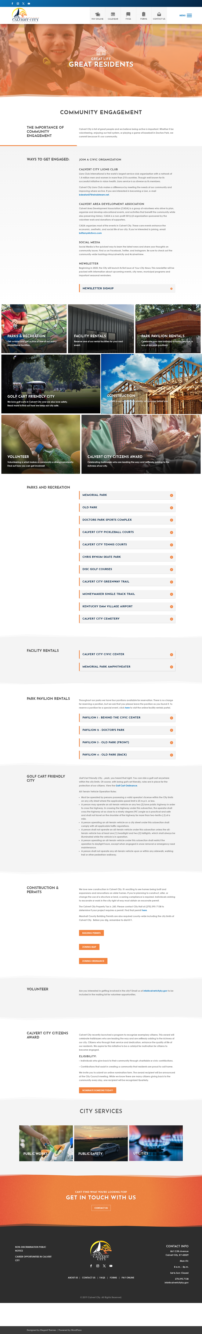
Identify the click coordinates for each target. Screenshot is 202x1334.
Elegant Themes (48, 1330)
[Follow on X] (104, 1266)
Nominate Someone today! (97, 1090)
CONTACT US (101, 1208)
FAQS (102, 1277)
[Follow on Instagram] (18, 3)
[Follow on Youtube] (29, 3)
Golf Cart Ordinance (126, 785)
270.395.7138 (182, 1278)
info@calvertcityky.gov (155, 990)
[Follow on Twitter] (23, 3)
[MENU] (189, 15)
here (127, 707)
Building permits (91, 933)
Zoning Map (89, 947)
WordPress (76, 1330)
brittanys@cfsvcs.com (90, 233)
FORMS (113, 1277)
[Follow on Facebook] (12, 3)
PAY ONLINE (128, 1277)
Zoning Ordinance (93, 961)
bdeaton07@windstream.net (94, 194)
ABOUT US (73, 1277)
